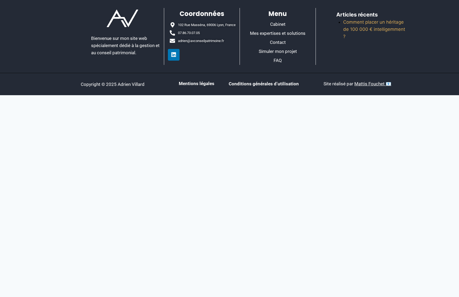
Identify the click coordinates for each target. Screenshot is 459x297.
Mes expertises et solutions (277, 33)
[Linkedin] (174, 55)
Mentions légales (197, 83)
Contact (278, 42)
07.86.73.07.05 (189, 33)
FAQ (278, 60)
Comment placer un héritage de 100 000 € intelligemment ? (374, 29)
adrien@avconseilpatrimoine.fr (201, 41)
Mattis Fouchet (370, 83)
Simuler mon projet (278, 51)
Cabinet (278, 24)
